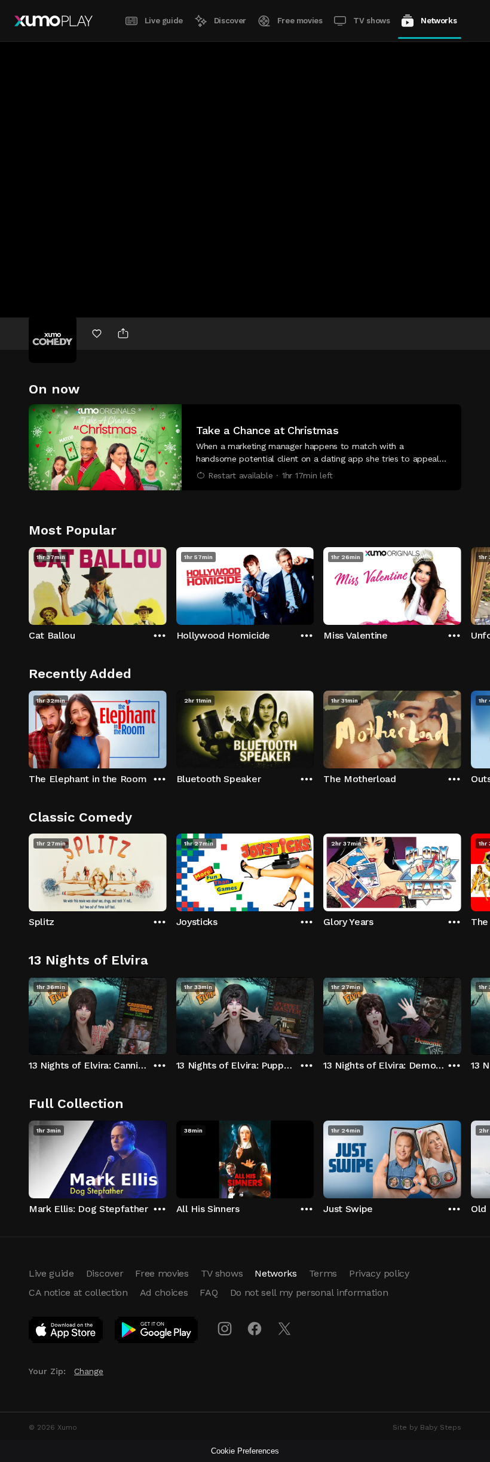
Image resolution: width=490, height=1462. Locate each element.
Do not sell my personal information (309, 1292)
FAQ (209, 1292)
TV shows (371, 20)
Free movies (300, 20)
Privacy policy (379, 1273)
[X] (284, 1329)
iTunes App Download (66, 1332)
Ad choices (164, 1292)
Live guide (164, 20)
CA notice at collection (78, 1292)
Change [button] (88, 1371)
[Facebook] (255, 1329)
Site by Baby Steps (427, 1427)
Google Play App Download (157, 1332)
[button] (245, 447)
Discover (230, 20)
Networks (439, 20)
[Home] (53, 21)
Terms (323, 1273)
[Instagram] (225, 1329)
